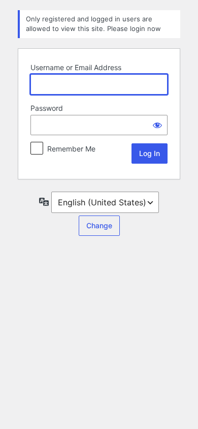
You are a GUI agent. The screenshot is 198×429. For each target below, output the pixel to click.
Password (46, 108)
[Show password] (157, 125)
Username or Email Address (75, 67)
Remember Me (71, 148)
